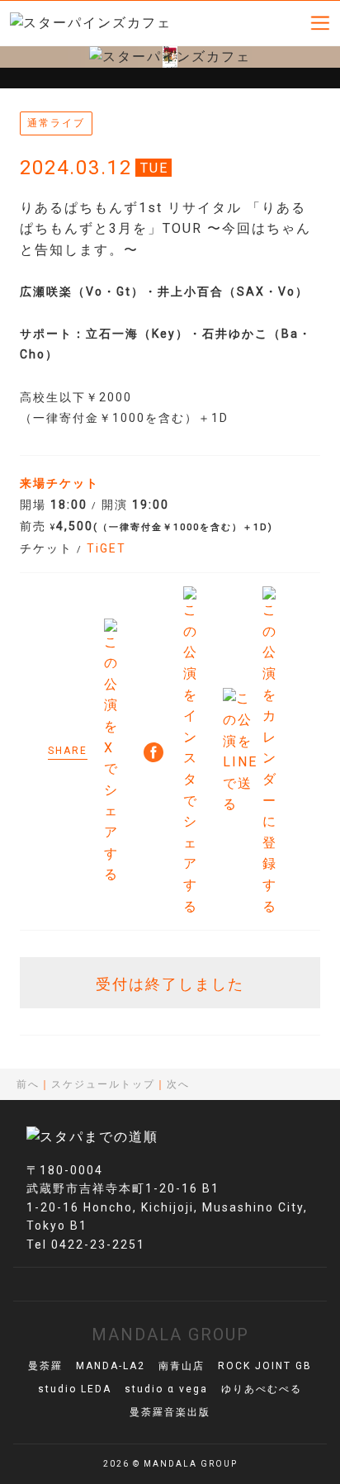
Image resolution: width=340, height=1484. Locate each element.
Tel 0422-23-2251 (85, 1244)
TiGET (106, 548)
